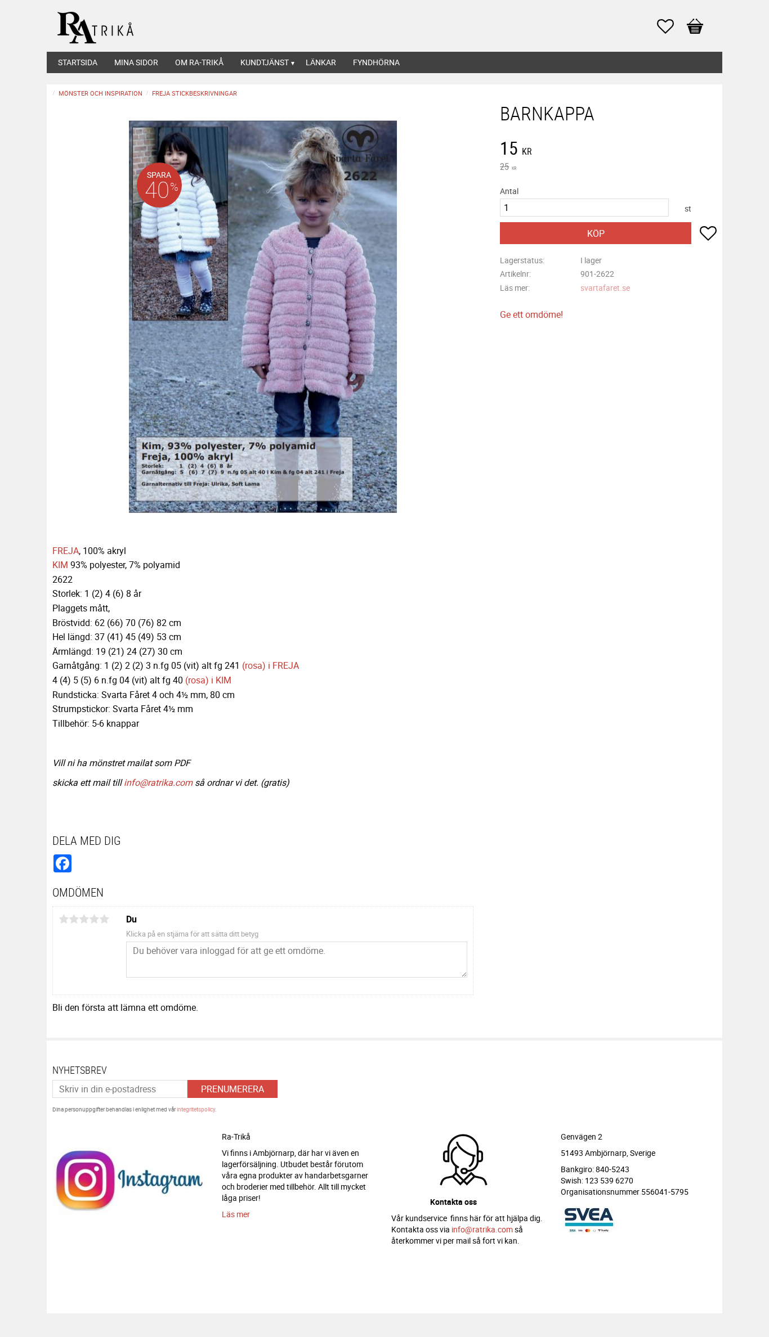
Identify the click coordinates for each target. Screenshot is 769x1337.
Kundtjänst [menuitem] (264, 62)
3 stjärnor (84, 919)
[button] (671, 26)
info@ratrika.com (158, 782)
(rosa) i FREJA (270, 665)
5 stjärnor (104, 919)
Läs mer (236, 1214)
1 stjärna (64, 919)
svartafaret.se (605, 287)
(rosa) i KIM (208, 680)
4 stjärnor (94, 919)
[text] (608, 149)
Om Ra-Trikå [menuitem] (199, 62)
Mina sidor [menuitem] (136, 62)
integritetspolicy (196, 1109)
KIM (60, 565)
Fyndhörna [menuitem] (376, 62)
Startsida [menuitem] (77, 62)
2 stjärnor (74, 919)
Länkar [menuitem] (321, 62)
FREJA (65, 550)
